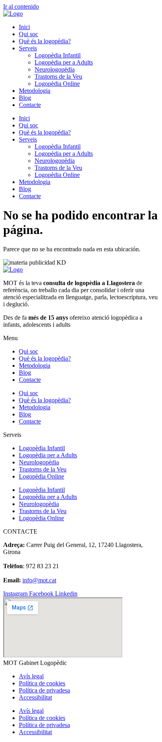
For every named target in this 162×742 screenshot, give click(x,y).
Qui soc (28, 34)
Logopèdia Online (57, 83)
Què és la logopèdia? (45, 41)
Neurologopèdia (55, 69)
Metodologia (34, 90)
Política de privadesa (44, 690)
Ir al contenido (21, 6)
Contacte (30, 104)
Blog (25, 97)
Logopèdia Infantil (58, 55)
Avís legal (31, 676)
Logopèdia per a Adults (64, 62)
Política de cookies (42, 683)
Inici (24, 27)
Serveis (28, 48)
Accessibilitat (35, 697)
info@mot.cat (39, 580)
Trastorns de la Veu (58, 76)
